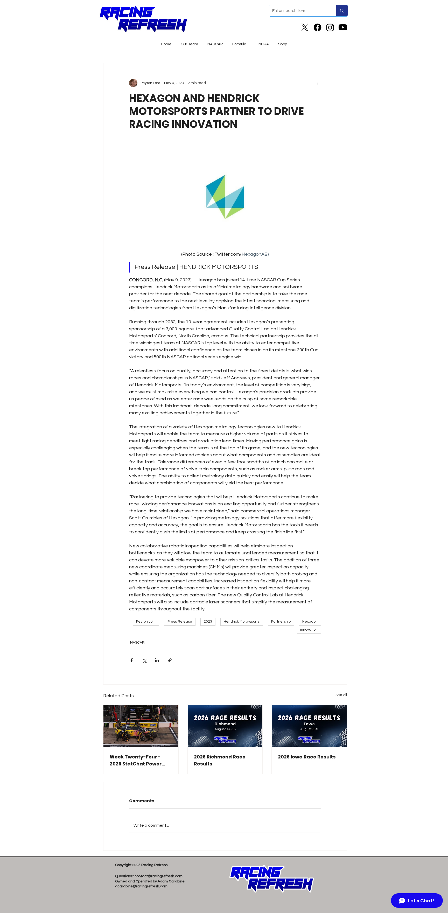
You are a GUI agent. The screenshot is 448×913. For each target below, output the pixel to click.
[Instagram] (330, 27)
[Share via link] (169, 660)
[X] (305, 27)
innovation (309, 629)
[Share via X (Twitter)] (144, 660)
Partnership (281, 621)
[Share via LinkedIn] (157, 660)
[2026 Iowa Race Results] (309, 726)
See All (341, 695)
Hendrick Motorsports (242, 621)
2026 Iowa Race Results (307, 757)
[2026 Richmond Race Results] (225, 726)
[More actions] (318, 83)
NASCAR (137, 642)
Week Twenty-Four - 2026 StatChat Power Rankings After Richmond (136, 760)
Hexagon (310, 621)
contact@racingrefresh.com (159, 876)
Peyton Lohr (146, 621)
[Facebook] (317, 27)
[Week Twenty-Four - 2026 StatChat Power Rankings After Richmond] (140, 726)
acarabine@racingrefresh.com (141, 886)
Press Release (179, 621)
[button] (215, 42)
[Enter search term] (342, 10)
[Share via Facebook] (131, 660)
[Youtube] (343, 27)
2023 (208, 621)
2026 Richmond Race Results (220, 760)
